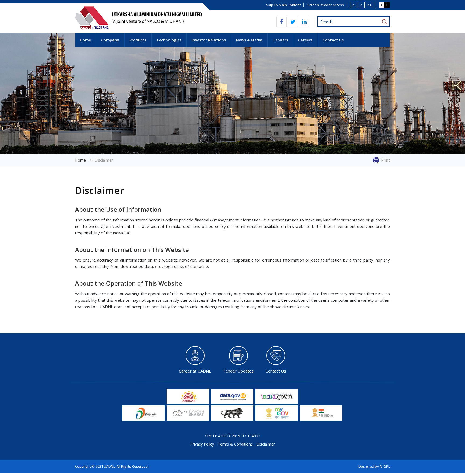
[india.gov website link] (276, 402)
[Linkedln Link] (304, 22)
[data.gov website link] (232, 402)
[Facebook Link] (281, 22)
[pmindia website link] (321, 419)
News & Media (249, 40)
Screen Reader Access (325, 4)
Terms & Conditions (235, 444)
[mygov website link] (276, 419)
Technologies (168, 40)
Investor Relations (209, 40)
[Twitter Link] (292, 22)
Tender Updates (238, 370)
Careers (305, 40)
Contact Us (333, 40)
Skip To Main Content (283, 4)
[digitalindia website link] (143, 419)
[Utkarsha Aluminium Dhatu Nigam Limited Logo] (138, 28)
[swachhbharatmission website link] (188, 419)
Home (85, 40)
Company (110, 40)
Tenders (280, 40)
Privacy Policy (202, 444)
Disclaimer (265, 444)
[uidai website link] (188, 402)
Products (137, 40)
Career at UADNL (195, 370)
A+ (369, 5)
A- (353, 5)
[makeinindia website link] (232, 419)
